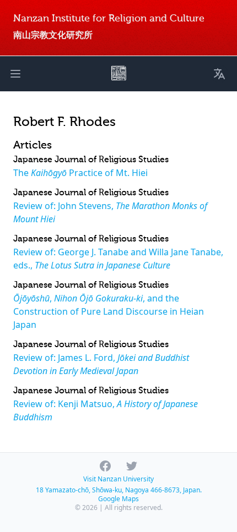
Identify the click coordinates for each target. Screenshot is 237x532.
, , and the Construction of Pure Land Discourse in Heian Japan (108, 311)
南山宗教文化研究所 (53, 35)
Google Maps (118, 498)
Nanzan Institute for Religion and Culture (108, 18)
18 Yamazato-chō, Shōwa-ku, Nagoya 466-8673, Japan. (119, 490)
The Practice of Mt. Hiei (80, 173)
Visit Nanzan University (118, 479)
